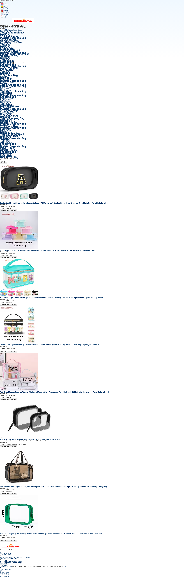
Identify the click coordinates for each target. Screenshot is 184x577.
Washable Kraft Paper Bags (11, 563)
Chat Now (3, 163)
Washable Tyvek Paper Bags (11, 561)
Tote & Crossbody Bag (13, 91)
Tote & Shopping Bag (12, 118)
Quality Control (19, 557)
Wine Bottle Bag (9, 40)
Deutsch (5, 6)
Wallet (3, 131)
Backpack (5, 87)
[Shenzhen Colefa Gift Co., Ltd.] (23, 23)
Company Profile (4, 557)
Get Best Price (5, 210)
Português (6, 11)
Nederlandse (6, 13)
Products (6, 27)
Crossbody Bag (9, 75)
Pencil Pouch (7, 68)
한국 (4, 17)
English (5, 3)
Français (5, 5)
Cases (5, 558)
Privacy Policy (14, 558)
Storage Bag (7, 111)
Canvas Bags (5, 564)
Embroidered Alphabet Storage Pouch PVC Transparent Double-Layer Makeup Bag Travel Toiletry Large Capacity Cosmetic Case (50, 345)
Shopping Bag (8, 143)
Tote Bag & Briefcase (12, 32)
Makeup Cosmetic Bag (13, 86)
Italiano (5, 7)
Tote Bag (5, 141)
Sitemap (9, 558)
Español (5, 10)
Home (1, 27)
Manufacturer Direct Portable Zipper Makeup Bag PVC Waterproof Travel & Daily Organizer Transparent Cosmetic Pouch (48, 250)
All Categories (3, 565)
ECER (65, 566)
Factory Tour (12, 557)
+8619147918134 (11, 161)
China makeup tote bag (6, 566)
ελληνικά (5, 14)
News (1, 558)
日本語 (5, 15)
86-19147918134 (12, 160)
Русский (5, 9)
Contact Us (27, 557)
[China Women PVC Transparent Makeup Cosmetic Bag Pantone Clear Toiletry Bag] (30, 438)
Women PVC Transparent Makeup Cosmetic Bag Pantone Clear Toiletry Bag (30, 439)
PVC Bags (11, 27)
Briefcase (5, 99)
